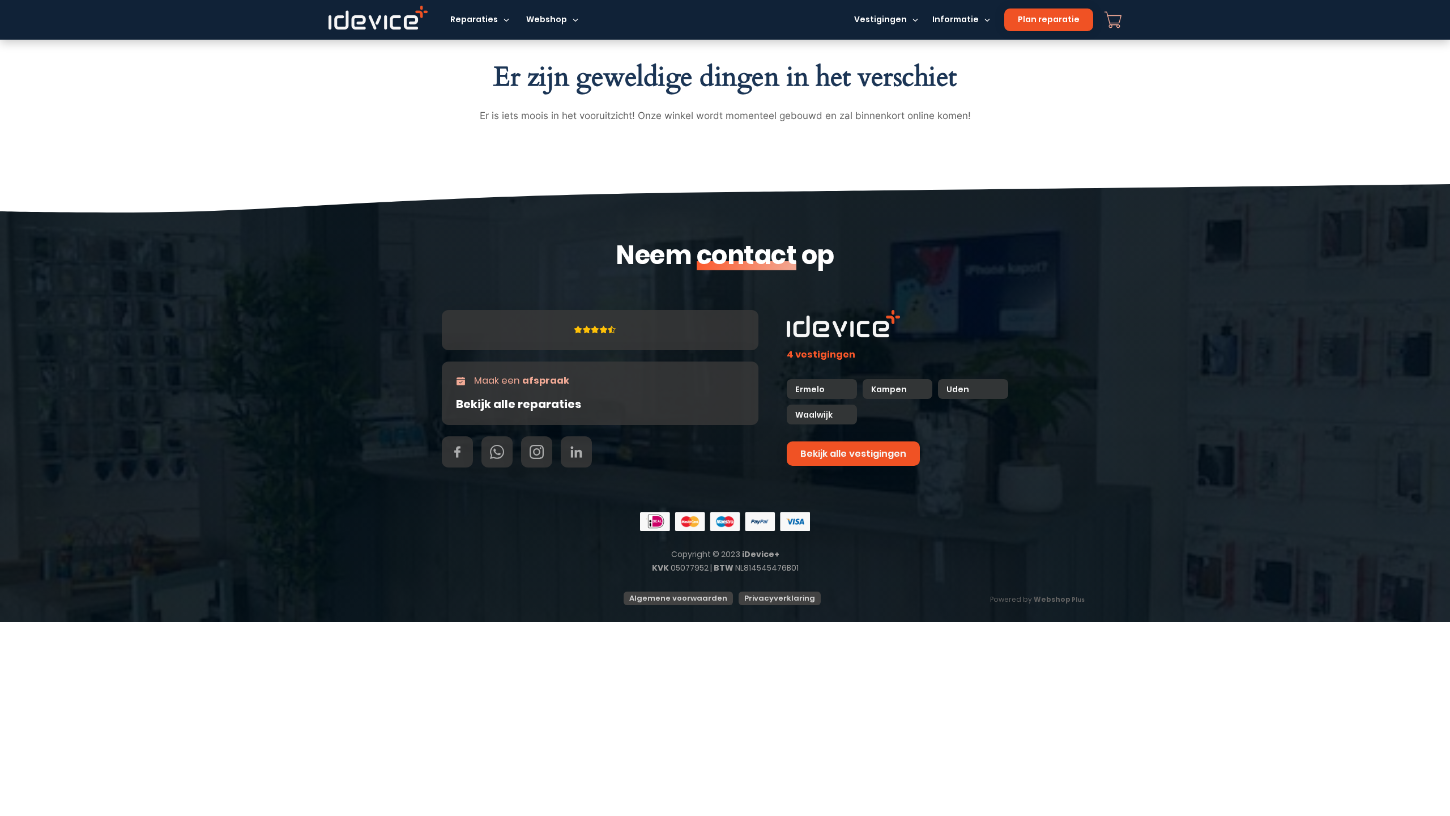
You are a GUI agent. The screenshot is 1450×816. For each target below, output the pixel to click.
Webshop (546, 19)
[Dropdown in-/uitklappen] (506, 20)
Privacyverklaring (779, 598)
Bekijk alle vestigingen (853, 453)
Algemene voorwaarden (678, 598)
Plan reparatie (1049, 19)
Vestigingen (880, 19)
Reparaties (474, 19)
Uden (957, 389)
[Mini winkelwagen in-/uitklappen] (1112, 19)
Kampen (890, 389)
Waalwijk (814, 414)
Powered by (1037, 599)
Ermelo (810, 389)
